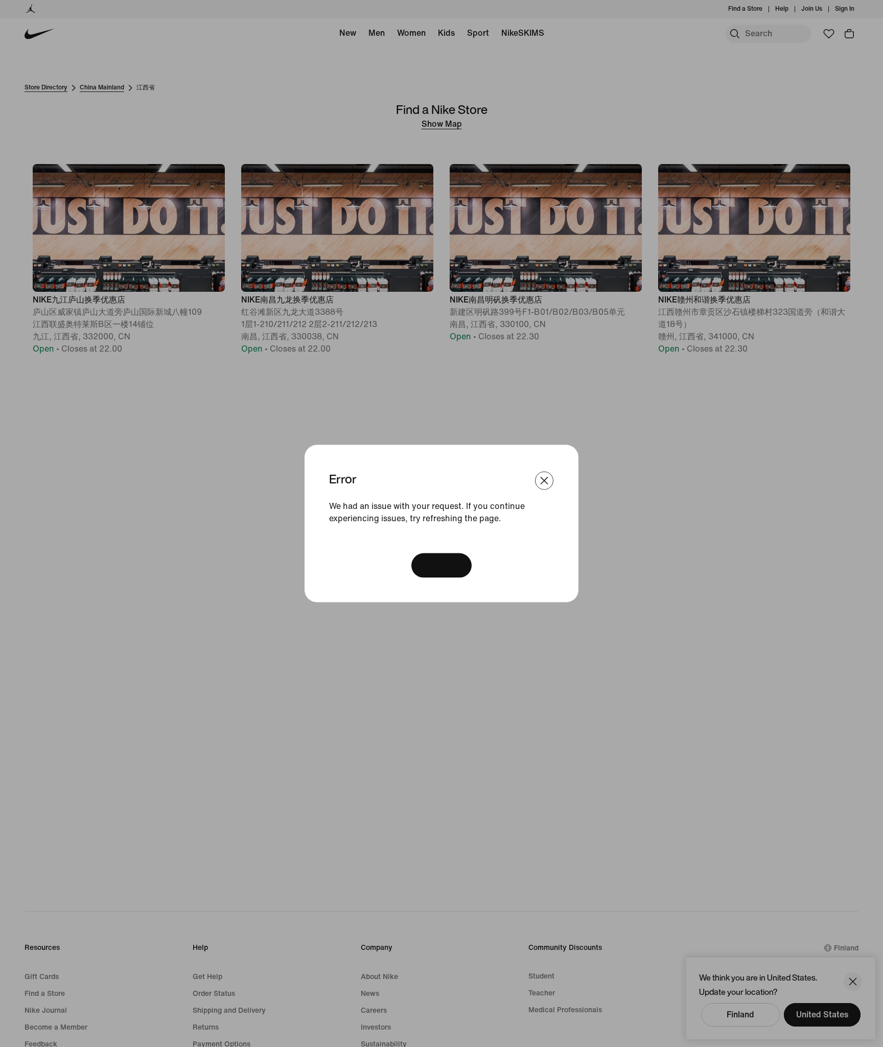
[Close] (544, 480)
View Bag (441, 565)
